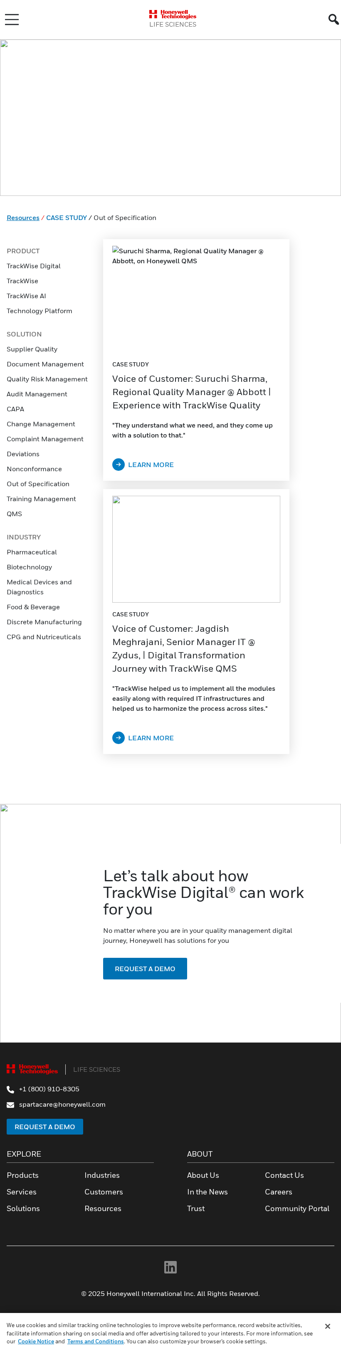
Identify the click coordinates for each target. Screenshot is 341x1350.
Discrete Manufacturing (44, 622)
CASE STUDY (66, 217)
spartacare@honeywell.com (61, 1104)
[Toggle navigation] (12, 19)
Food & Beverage (33, 607)
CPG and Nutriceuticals (44, 637)
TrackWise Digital (34, 266)
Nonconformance (34, 469)
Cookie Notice (36, 1341)
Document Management (45, 364)
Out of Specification (38, 484)
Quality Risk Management (47, 379)
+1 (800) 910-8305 (48, 1089)
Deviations (24, 454)
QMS (14, 513)
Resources (23, 217)
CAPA (16, 409)
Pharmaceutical (32, 552)
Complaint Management (45, 439)
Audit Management (37, 394)
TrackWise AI (26, 296)
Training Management (41, 499)
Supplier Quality (32, 349)
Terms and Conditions (95, 1341)
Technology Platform (39, 311)
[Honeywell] (172, 15)
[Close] (328, 1326)
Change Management (41, 424)
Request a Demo (45, 1127)
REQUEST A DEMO (145, 968)
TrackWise (22, 281)
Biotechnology (29, 567)
